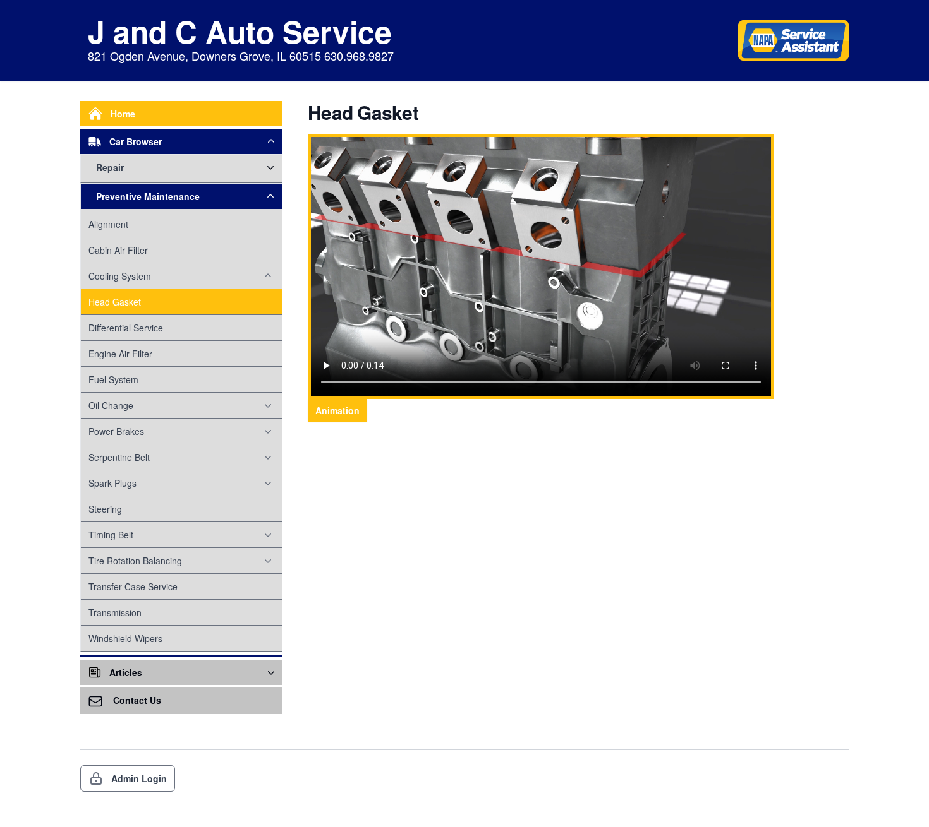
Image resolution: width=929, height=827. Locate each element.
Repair (110, 167)
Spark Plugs (112, 483)
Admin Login (139, 778)
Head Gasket (114, 301)
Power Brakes (116, 431)
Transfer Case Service (133, 586)
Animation (337, 410)
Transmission (115, 612)
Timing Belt (110, 534)
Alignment (108, 224)
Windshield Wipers (125, 638)
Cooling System (119, 276)
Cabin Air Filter (118, 250)
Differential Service (125, 327)
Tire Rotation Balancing (135, 560)
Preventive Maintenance (148, 196)
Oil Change (110, 405)
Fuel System (113, 379)
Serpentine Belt (119, 457)
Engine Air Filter (120, 353)
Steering (105, 509)
